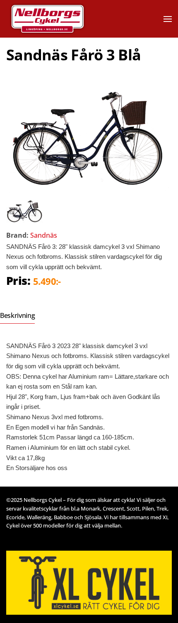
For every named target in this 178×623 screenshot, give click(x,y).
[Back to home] (59, 19)
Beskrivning (17, 315)
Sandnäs (43, 235)
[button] (168, 19)
